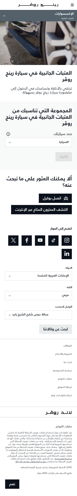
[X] (13, 240)
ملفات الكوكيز (65, 379)
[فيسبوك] (27, 240)
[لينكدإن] (67, 254)
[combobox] (38, 142)
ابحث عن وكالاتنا (55, 329)
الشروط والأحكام (63, 354)
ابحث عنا (68, 362)
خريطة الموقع (65, 387)
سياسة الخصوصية (62, 370)
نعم (12, 484)
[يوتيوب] (40, 240)
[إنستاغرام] (67, 240)
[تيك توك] (53, 240)
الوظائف (67, 345)
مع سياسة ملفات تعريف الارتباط (31, 461)
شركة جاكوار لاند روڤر (61, 395)
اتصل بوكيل (52, 198)
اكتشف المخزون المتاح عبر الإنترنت (41, 210)
